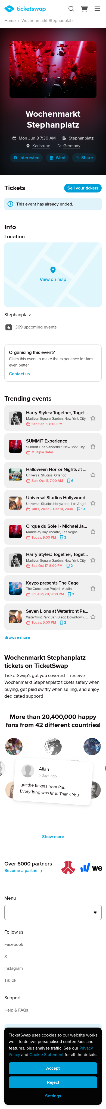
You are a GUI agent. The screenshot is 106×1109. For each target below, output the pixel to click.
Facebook (13, 944)
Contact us (19, 374)
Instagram (13, 968)
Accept (53, 1068)
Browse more (17, 637)
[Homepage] (25, 8)
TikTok (10, 980)
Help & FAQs (16, 1010)
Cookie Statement (46, 1054)
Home (10, 20)
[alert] (53, 1066)
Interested (29, 157)
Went (61, 157)
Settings (53, 1096)
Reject (53, 1082)
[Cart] (84, 8)
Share (87, 157)
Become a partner (21, 870)
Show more (53, 836)
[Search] (71, 8)
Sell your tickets (82, 188)
